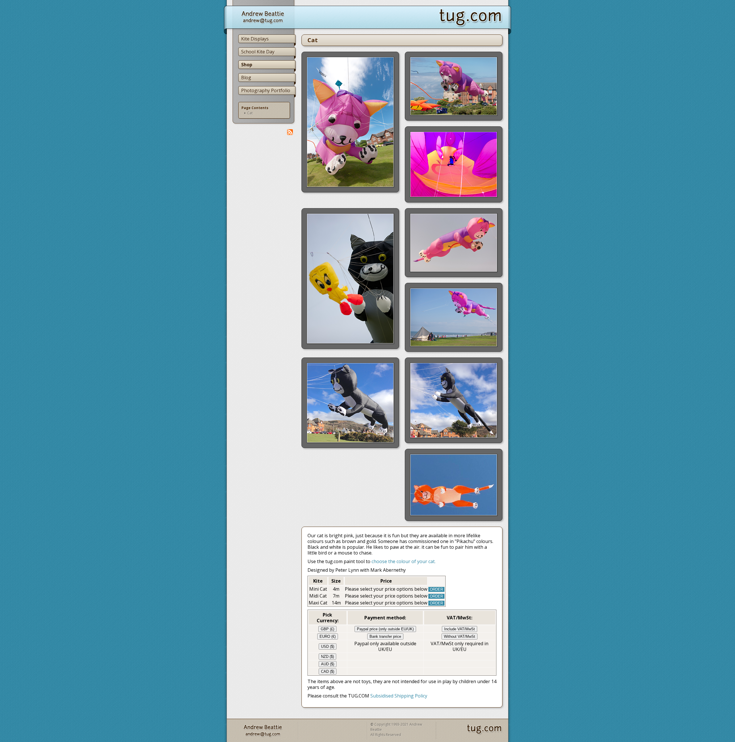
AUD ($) (327, 664)
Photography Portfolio (265, 90)
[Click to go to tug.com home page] (475, 17)
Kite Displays (255, 39)
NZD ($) (327, 656)
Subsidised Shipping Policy (398, 696)
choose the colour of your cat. (404, 561)
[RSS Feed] (290, 132)
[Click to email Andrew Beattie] (260, 17)
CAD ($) (327, 671)
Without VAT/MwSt (459, 636)
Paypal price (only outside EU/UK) (385, 629)
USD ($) (327, 646)
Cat (250, 113)
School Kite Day (257, 52)
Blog (246, 77)
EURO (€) (328, 636)
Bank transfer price (385, 636)
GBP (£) (327, 629)
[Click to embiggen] (350, 122)
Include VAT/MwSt (459, 629)
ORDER (436, 589)
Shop (246, 64)
